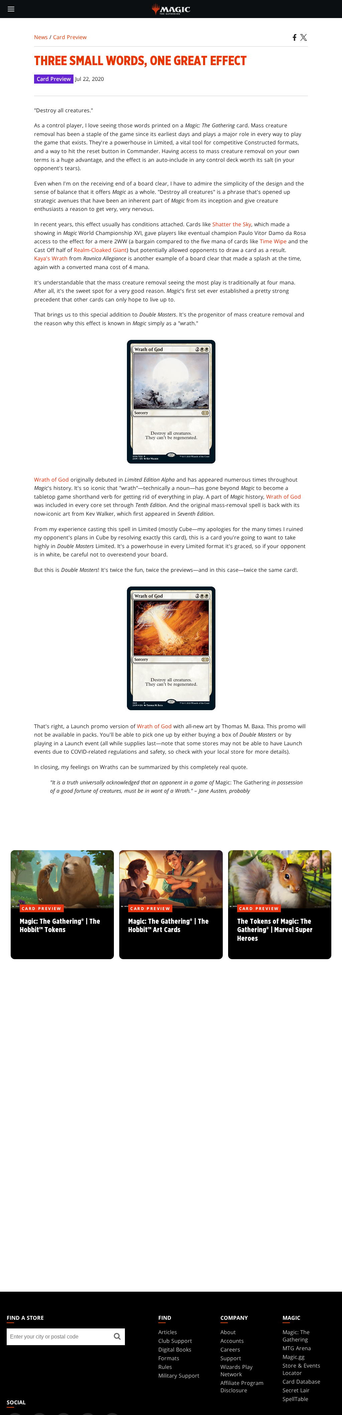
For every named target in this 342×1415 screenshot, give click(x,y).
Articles (167, 1332)
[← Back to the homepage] (171, 8)
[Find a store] (117, 1336)
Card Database (301, 1381)
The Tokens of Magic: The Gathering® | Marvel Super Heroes (279, 934)
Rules (165, 1367)
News (41, 37)
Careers (230, 1349)
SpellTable (295, 1399)
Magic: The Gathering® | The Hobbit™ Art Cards (170, 934)
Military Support (178, 1375)
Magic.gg (294, 1357)
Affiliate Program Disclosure (242, 1386)
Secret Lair (296, 1390)
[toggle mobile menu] (11, 9)
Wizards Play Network (236, 1370)
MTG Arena (297, 1348)
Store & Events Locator (301, 1369)
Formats (168, 1358)
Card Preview (70, 37)
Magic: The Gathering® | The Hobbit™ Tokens (62, 934)
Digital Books (174, 1349)
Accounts (232, 1340)
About (228, 1332)
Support (230, 1358)
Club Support (175, 1340)
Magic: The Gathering (296, 1335)
